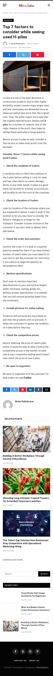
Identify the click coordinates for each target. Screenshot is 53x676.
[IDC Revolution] (26, 5)
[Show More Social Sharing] (47, 54)
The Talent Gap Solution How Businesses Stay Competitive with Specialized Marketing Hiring (25, 543)
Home (5, 13)
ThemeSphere (42, 667)
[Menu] (5, 5)
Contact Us (20, 661)
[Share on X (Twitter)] (23, 54)
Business (8, 20)
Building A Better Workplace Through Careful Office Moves (35, 625)
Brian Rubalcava (18, 44)
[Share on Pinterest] (37, 54)
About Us (34, 661)
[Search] (48, 5)
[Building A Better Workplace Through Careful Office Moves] (26, 439)
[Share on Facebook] (9, 54)
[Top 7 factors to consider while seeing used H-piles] (26, 76)
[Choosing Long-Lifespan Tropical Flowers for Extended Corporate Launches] (26, 481)
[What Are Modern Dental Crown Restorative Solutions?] (11, 611)
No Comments (11, 48)
